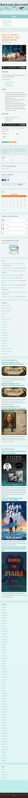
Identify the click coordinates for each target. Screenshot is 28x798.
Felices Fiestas (4, 321)
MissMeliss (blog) (6, 20)
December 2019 (4, 693)
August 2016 (3, 736)
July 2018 (3, 714)
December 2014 (4, 746)
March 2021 (3, 669)
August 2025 (4, 623)
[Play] (3, 67)
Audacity (13, 98)
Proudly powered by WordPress (7, 794)
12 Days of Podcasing (5, 142)
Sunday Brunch (4, 345)
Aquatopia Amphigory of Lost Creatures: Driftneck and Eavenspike (12, 384)
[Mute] (20, 67)
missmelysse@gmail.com (13, 117)
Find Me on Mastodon (5, 177)
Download (17, 128)
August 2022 (4, 652)
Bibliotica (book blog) (7, 22)
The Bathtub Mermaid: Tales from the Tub (9, 183)
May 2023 (3, 647)
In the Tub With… (4, 327)
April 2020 (3, 690)
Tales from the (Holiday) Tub (6, 348)
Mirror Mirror (4, 343)
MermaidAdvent (4, 340)
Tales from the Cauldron (6, 351)
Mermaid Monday (4, 337)
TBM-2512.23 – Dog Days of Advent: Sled (9, 285)
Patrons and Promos (7, 25)
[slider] (24, 67)
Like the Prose (4, 329)
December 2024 (4, 631)
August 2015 (3, 744)
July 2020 (3, 682)
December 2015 (4, 738)
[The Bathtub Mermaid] (14, 12)
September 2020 (4, 677)
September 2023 (4, 642)
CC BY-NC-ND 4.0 (14, 184)
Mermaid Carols (4, 332)
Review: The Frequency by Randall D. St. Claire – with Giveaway (13, 452)
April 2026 (3, 609)
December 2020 (4, 671)
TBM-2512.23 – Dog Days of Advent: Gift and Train (11, 287)
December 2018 (4, 703)
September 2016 (4, 733)
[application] (14, 67)
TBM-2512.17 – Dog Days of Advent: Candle (9, 296)
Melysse (12, 119)
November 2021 (4, 658)
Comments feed (4, 774)
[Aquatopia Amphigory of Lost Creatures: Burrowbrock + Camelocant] (13, 434)
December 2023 (4, 636)
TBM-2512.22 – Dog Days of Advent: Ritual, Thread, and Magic (13, 292)
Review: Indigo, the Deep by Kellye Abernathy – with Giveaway (12, 499)
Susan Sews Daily (9, 85)
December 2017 (4, 720)
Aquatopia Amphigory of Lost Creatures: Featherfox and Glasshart (12, 363)
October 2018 (4, 709)
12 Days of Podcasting (10, 82)
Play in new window (10, 128)
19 (6, 204)
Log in (2, 769)
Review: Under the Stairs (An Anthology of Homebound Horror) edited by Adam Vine (13, 548)
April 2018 (3, 717)
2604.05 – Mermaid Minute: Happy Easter (9, 275)
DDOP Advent (4, 313)
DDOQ (2, 316)
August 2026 (4, 607)
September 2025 (4, 620)
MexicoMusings (8, 84)
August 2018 (3, 712)
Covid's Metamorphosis (5, 310)
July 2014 (3, 755)
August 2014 (3, 752)
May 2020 (3, 687)
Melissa (10, 42)
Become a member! (5, 168)
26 (6, 206)
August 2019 (3, 698)
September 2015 (4, 741)
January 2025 (4, 628)
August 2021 (3, 661)
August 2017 (3, 725)
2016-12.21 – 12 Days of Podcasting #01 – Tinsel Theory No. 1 (8, 151)
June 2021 (3, 663)
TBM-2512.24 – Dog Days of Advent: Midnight (10, 280)
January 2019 (4, 701)
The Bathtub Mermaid (13, 242)
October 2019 (4, 695)
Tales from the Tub (5, 353)
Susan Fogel (14, 142)
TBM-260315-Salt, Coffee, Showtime (8, 277)
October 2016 (4, 730)
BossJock (23, 96)
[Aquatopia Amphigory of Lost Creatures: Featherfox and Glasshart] (13, 376)
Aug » (5, 210)
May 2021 (3, 666)
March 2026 (4, 612)
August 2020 (4, 679)
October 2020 (4, 674)
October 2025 (4, 618)
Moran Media (16, 101)
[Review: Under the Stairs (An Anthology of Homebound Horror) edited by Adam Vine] (13, 591)
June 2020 (3, 685)
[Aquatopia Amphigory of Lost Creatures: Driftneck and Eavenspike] (13, 397)
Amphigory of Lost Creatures (7, 308)
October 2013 (4, 757)
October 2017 (4, 722)
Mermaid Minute (4, 335)
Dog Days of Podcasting (6, 319)
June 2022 (3, 655)
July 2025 (3, 626)
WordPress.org (4, 777)
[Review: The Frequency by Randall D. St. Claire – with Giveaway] (13, 485)
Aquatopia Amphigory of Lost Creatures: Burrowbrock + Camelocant (13, 407)
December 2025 (4, 615)
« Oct (2, 210)
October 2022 (4, 650)
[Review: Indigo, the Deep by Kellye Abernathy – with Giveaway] (13, 539)
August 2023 (4, 644)
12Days (11, 142)
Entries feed (3, 772)
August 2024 (4, 634)
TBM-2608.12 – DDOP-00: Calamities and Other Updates (12, 270)
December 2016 (4, 728)
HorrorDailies (4, 324)
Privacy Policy (6, 23)
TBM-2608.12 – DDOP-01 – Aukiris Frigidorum (10, 268)
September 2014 (4, 749)
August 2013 (3, 760)
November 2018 (4, 706)
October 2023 (4, 639)
